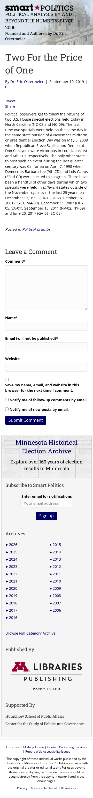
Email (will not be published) (31, 338)
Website (12, 358)
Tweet (10, 100)
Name (11, 317)
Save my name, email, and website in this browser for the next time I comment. (42, 388)
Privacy (22, 788)
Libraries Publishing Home (25, 747)
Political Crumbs (36, 229)
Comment (15, 261)
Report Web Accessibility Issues (47, 751)
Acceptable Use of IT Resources (53, 788)
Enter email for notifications (46, 496)
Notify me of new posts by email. (39, 409)
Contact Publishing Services (67, 747)
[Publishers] (46, 671)
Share (10, 106)
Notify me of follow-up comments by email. (49, 399)
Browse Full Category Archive (30, 633)
